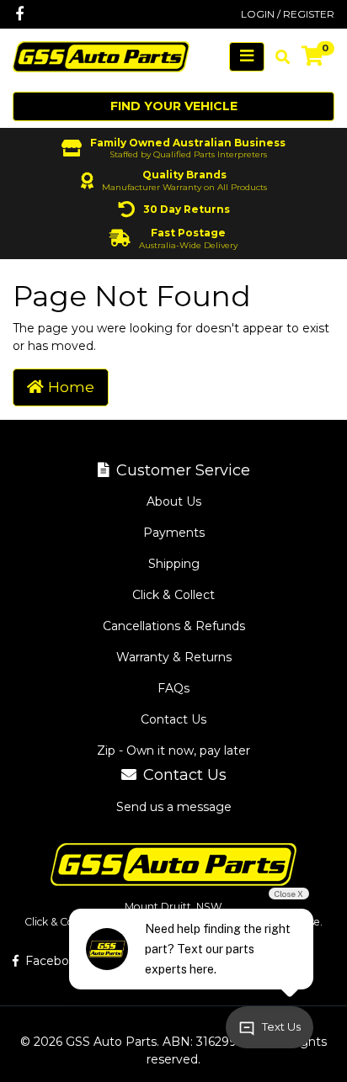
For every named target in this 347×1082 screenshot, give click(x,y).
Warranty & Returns (174, 657)
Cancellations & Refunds (174, 626)
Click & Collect (173, 594)
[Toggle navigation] (246, 57)
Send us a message (174, 806)
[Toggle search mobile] (277, 57)
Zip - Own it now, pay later (173, 750)
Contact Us (173, 719)
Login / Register (287, 14)
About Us (174, 501)
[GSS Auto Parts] (101, 55)
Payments (174, 532)
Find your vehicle (174, 106)
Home (69, 386)
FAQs (173, 688)
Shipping (174, 563)
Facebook (52, 960)
